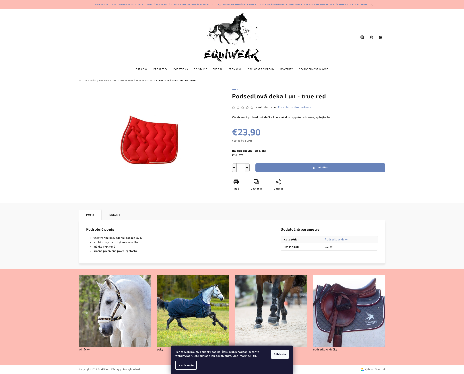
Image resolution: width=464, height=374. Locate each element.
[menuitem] (141, 69)
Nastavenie (186, 365)
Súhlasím (280, 354)
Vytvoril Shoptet (375, 369)
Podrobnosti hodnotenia (294, 107)
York (235, 89)
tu (254, 356)
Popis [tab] (90, 215)
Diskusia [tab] (114, 215)
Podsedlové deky (336, 240)
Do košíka (322, 167)
